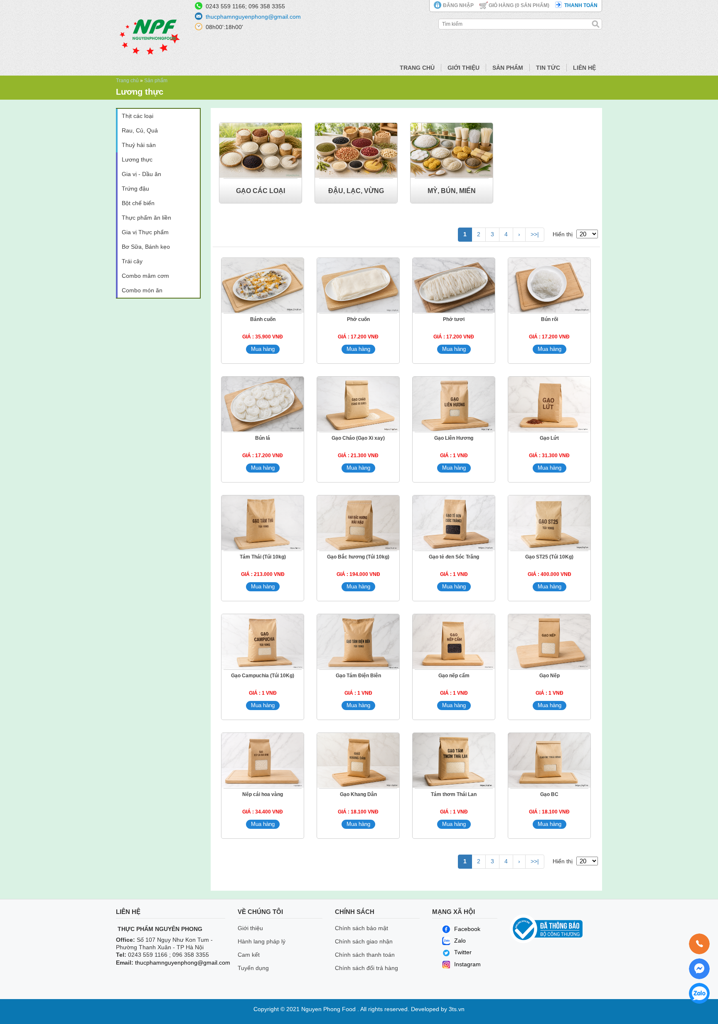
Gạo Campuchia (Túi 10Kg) (262, 676)
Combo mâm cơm (145, 275)
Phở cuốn (358, 319)
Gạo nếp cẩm (454, 676)
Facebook (466, 929)
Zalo (459, 940)
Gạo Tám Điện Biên (358, 676)
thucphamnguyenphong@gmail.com (253, 16)
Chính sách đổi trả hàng (366, 968)
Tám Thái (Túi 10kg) (263, 557)
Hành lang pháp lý (261, 941)
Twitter (463, 952)
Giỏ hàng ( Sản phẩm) (519, 5)
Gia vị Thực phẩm (145, 232)
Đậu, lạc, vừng (356, 190)
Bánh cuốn (262, 319)
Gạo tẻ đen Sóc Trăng (454, 557)
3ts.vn (457, 1009)
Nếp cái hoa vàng (262, 794)
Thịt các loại (137, 116)
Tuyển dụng (253, 968)
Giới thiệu (463, 67)
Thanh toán (581, 5)
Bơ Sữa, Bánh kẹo (146, 246)
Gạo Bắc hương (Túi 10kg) (358, 557)
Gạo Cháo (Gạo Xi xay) (358, 438)
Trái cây (132, 261)
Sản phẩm (507, 67)
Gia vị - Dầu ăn (141, 174)
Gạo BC (549, 794)
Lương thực (137, 159)
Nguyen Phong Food (328, 1009)
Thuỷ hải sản (139, 145)
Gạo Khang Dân (358, 794)
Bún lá (262, 438)
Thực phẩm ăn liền (146, 217)
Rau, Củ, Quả (140, 130)
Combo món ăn (142, 290)
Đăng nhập (458, 5)
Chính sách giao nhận (364, 941)
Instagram (466, 964)
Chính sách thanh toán (365, 954)
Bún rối (549, 319)
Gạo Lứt (549, 438)
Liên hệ (584, 67)
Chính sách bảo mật (361, 928)
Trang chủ (417, 67)
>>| (535, 234)
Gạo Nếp (549, 676)
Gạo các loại (260, 190)
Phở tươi (454, 319)
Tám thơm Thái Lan (454, 794)
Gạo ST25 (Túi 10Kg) (549, 557)
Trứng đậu (135, 188)
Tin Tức (548, 67)
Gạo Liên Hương (453, 438)
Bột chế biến (138, 203)
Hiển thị (563, 234)
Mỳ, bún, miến (452, 190)
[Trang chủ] (150, 68)
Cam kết (249, 954)
